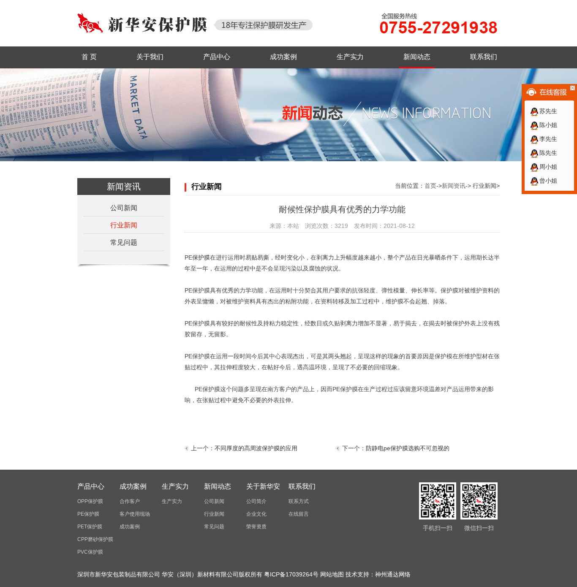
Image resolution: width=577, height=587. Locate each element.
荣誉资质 (256, 527)
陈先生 (548, 152)
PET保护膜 (89, 527)
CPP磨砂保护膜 (95, 539)
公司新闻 (123, 207)
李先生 (548, 138)
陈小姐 (548, 125)
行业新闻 (123, 225)
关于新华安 (263, 486)
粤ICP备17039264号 (291, 574)
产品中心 (216, 56)
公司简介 (256, 501)
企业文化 (256, 514)
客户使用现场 (135, 514)
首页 (430, 185)
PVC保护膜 (90, 552)
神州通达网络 (393, 574)
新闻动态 (416, 56)
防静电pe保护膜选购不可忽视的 (407, 448)
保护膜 (201, 257)
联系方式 (298, 501)
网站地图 (332, 574)
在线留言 (298, 514)
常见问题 (123, 242)
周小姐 (548, 166)
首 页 (89, 56)
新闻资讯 (453, 185)
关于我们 (149, 56)
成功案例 (283, 56)
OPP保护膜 (90, 501)
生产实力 (350, 56)
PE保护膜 (88, 514)
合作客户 (130, 501)
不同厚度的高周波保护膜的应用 (256, 448)
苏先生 (548, 111)
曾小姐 (548, 180)
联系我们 (483, 56)
